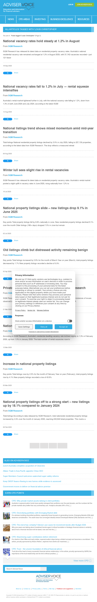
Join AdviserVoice (84, 4)
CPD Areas (24, 19)
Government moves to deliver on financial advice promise (26, 486)
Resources (83, 19)
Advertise (78, 589)
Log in (70, 4)
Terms (45, 589)
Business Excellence (62, 19)
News (11, 19)
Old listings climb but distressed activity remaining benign (45, 250)
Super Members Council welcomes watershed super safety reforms (31, 476)
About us (18, 589)
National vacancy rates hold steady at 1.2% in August (41, 41)
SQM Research (15, 46)
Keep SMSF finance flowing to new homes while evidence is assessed (32, 481)
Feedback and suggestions (65, 589)
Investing (40, 19)
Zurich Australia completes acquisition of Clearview (24, 466)
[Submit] (87, 11)
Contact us (26, 589)
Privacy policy (36, 589)
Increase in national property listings (29, 364)
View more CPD (81, 561)
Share (16, 73)
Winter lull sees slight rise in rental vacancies (36, 170)
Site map (51, 589)
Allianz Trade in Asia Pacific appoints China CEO (23, 471)
